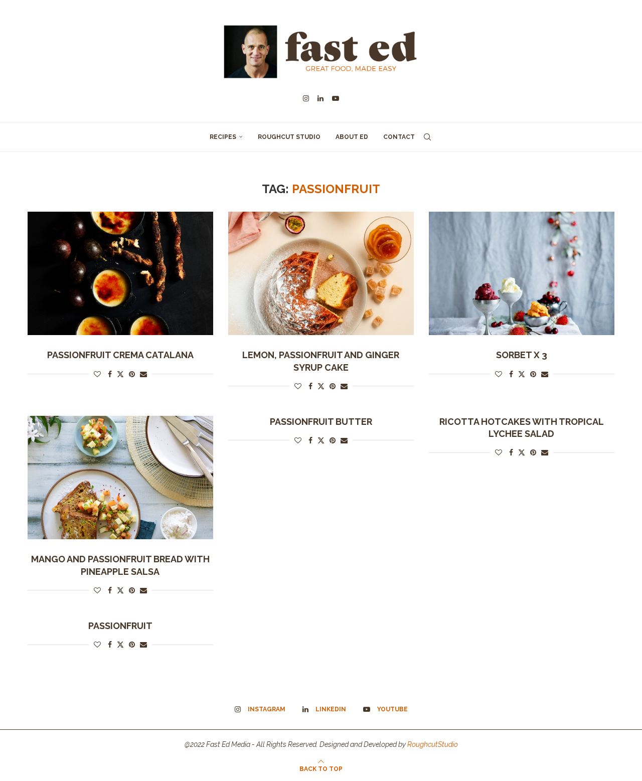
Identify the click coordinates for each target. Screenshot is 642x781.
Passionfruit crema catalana (120, 355)
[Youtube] (335, 98)
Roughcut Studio (289, 136)
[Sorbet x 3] (521, 274)
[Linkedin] (320, 98)
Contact (399, 136)
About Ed (352, 136)
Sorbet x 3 (521, 355)
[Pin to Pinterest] (132, 374)
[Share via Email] (143, 374)
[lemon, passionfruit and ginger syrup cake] (321, 274)
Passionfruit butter (321, 421)
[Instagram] (306, 98)
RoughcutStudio (432, 744)
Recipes (223, 136)
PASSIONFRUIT (120, 625)
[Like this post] (97, 374)
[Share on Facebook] (110, 374)
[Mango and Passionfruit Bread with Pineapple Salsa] (120, 478)
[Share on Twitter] (120, 374)
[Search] (427, 136)
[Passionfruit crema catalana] (120, 274)
